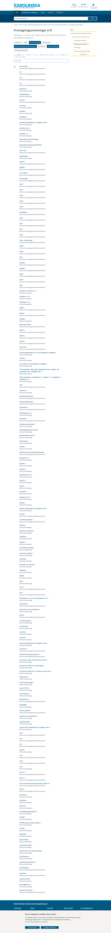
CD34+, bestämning (25, 240)
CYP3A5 (21, 828)
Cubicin (21, 750)
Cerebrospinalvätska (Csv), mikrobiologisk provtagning (37, 353)
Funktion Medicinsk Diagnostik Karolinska (34, 25)
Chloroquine (23, 441)
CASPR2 (21, 167)
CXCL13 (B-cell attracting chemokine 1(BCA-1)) (34, 783)
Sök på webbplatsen (21, 18)
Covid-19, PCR (23, 688)
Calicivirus (22, 89)
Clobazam (22, 536)
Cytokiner (22, 873)
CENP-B (21, 341)
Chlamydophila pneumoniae (28, 430)
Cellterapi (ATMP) (25, 324)
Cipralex (22, 463)
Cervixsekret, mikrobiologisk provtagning (32, 364)
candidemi (22, 117)
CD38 (21, 246)
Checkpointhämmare (26, 396)
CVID (21, 761)
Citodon (21, 503)
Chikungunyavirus (25, 413)
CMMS (25, 42)
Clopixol (22, 542)
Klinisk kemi (42, 46)
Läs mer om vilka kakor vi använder (36, 922)
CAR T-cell (22, 150)
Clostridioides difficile (26, 548)
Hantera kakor (32, 927)
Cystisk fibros (23, 840)
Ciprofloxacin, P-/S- (25, 475)
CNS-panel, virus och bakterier (29, 609)
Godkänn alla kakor (50, 927)
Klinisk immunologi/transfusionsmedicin (25, 46)
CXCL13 (21, 778)
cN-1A (21, 587)
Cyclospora (23, 795)
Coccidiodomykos (25, 621)
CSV (20, 738)
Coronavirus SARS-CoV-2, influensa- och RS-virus (35, 671)
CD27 (21, 218)
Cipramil (22, 469)
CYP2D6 (21, 817)
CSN (20, 733)
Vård (20, 25)
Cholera (21, 447)
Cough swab (23, 677)
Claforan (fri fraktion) (26, 531)
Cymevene (22, 800)
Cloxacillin (22, 559)
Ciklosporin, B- (24, 458)
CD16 (21, 195)
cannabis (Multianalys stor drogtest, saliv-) (33, 122)
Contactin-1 (23, 649)
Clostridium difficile (25, 553)
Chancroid (22, 390)
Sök (92, 18)
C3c (20, 77)
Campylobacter (24, 94)
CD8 (20, 285)
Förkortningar (77, 47)
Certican (22, 358)
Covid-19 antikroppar (26, 682)
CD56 (21, 274)
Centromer (22, 347)
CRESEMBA (23, 705)
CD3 (20, 223)
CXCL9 (21, 789)
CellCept (22, 319)
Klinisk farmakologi (35, 42)
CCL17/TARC (23, 173)
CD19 (21, 201)
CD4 (20, 257)
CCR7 (21, 184)
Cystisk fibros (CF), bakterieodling (30, 851)
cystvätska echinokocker (27, 862)
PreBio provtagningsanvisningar (82, 51)
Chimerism (22, 419)
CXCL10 (21, 772)
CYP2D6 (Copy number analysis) (29, 823)
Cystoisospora (24, 856)
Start (16, 25)
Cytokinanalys (23, 868)
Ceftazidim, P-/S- (24, 302)
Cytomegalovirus (24, 884)
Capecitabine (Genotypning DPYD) (30, 145)
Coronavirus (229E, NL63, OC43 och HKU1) (33, 660)
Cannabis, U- (23, 134)
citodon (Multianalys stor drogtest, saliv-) (32, 508)
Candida (22, 111)
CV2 (20, 755)
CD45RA (22, 263)
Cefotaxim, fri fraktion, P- (27, 291)
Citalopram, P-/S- (24, 497)
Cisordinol (22, 491)
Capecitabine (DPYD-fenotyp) (28, 139)
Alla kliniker (18, 42)
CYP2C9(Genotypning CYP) (27, 811)
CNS (20, 593)
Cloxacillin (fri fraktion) (26, 564)
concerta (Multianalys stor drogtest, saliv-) (33, 643)
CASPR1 (21, 162)
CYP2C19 (22, 806)
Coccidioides (23, 626)
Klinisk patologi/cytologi (21, 50)
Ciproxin (22, 480)
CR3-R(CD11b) (23, 699)
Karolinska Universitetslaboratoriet (57, 25)
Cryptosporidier (24, 722)
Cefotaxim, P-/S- (24, 296)
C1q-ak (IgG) (23, 66)
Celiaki (21, 308)
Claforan (22, 525)
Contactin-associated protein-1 (29, 654)
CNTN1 (21, 615)
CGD (20, 385)
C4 (20, 83)
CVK (20, 767)
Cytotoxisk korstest (25, 890)
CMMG (21, 576)
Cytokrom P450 (24, 879)
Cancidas (22, 106)
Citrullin (22, 514)
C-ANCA (21, 100)
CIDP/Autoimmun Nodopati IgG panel (31, 452)
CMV (20, 581)
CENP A (21, 330)
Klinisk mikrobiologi (53, 46)
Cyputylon (22, 834)
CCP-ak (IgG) (23, 178)
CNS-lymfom (23, 604)
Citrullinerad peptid (25, 520)
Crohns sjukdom (24, 710)
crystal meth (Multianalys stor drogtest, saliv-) (34, 727)
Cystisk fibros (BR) (25, 845)
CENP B (21, 336)
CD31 (21, 235)
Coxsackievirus (24, 694)
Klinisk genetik (46, 42)
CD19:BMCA (23, 212)
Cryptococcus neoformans (27, 716)
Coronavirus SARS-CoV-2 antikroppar (31, 666)
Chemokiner (23, 407)
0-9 (24, 57)
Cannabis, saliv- (24, 128)
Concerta (22, 632)
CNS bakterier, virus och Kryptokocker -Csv (33, 598)
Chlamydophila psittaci (26, 435)
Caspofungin (23, 156)
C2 (20, 72)
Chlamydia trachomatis (26, 424)
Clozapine (22, 570)
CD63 (21, 280)
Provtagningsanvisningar (76, 25)
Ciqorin (21, 486)
